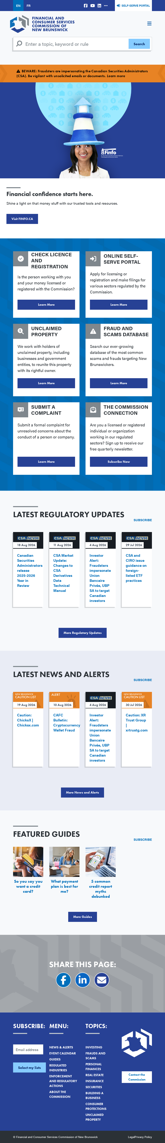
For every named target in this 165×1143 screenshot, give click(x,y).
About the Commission (59, 1094)
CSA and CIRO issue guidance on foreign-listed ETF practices (136, 568)
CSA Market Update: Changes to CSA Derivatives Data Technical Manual (63, 573)
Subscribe (143, 520)
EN (18, 5)
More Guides (82, 917)
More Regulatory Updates (83, 633)
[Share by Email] (101, 980)
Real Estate (95, 1075)
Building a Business (94, 1095)
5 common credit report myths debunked (100, 889)
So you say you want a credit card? (28, 886)
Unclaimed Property (95, 1117)
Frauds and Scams (95, 1055)
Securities (94, 1087)
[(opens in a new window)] (85, 5)
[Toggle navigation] (149, 24)
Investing (94, 1047)
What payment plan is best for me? (64, 886)
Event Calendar (62, 1053)
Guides (55, 1059)
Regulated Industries (58, 1067)
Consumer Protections (96, 1106)
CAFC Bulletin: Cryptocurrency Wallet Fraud (66, 722)
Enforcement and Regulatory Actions (63, 1081)
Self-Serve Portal (136, 5)
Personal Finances (94, 1066)
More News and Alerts (82, 792)
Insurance (95, 1081)
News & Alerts (61, 1047)
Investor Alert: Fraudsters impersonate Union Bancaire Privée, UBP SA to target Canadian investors (100, 578)
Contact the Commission (136, 1077)
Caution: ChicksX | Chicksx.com (28, 719)
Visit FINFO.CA (22, 219)
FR (28, 5)
